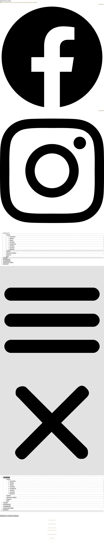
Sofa (7, 500)
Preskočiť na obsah (5, 1)
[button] (52, 370)
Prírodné (12, 242)
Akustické (12, 236)
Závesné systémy (11, 253)
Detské (12, 238)
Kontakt (6, 264)
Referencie (7, 504)
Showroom (7, 506)
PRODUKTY (6, 233)
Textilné (12, 246)
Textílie (8, 251)
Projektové (13, 244)
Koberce (8, 254)
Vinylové (12, 247)
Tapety (8, 235)
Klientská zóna (8, 508)
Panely (11, 240)
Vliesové (11, 249)
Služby (5, 502)
